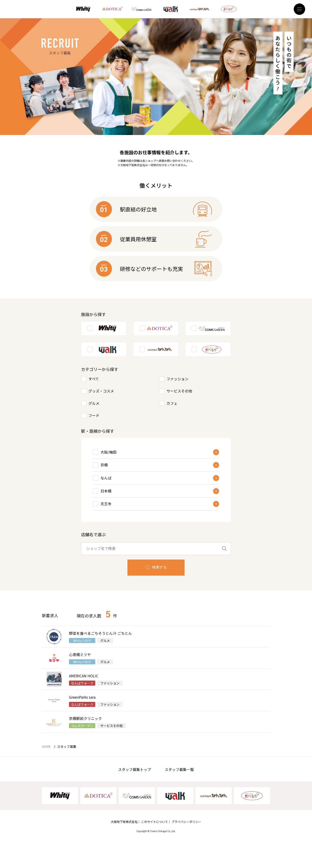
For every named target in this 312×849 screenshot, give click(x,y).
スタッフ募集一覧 (179, 769)
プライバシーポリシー (186, 821)
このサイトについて (154, 821)
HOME (46, 746)
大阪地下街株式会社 (124, 821)
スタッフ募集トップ (134, 769)
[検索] (224, 548)
